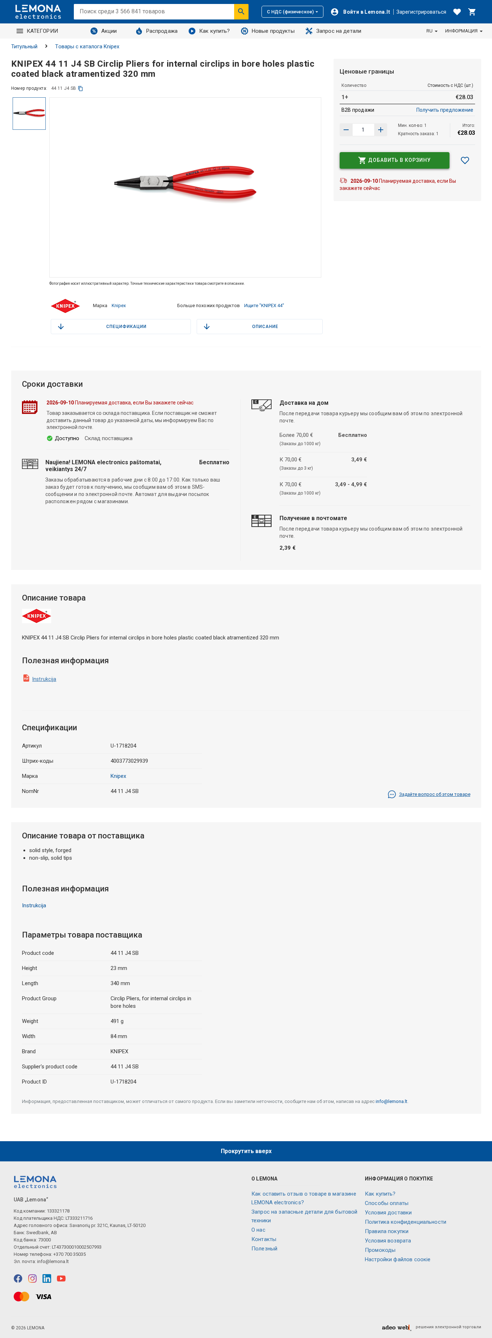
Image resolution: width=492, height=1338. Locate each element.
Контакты (263, 1239)
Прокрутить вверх (246, 1151)
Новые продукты (273, 31)
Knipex (119, 305)
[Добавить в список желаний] (465, 160)
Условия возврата (388, 1240)
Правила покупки (386, 1231)
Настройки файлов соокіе (397, 1259)
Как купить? (214, 31)
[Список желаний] (457, 12)
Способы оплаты (386, 1203)
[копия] (80, 88)
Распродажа (162, 31)
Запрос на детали (338, 31)
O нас (258, 1230)
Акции (109, 31)
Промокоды (380, 1250)
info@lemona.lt (391, 1101)
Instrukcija (44, 679)
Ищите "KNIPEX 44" (264, 305)
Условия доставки (388, 1212)
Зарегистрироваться (421, 12)
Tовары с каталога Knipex (87, 46)
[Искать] (241, 11)
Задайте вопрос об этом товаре (434, 794)
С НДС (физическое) (290, 11)
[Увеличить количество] (346, 129)
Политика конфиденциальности (405, 1222)
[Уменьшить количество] (380, 129)
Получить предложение (444, 110)
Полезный (264, 1248)
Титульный (24, 46)
